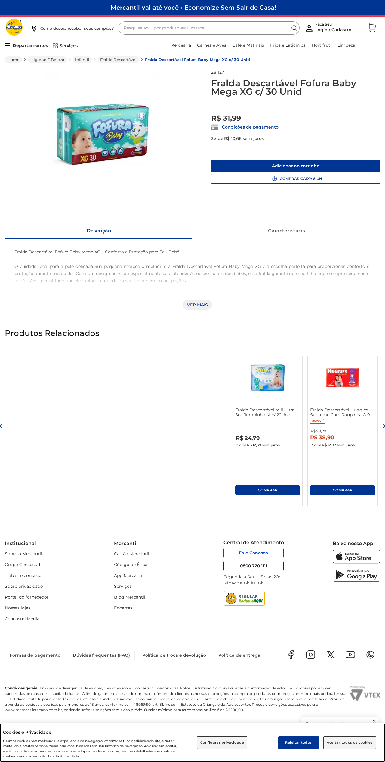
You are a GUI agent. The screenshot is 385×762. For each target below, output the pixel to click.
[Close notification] (374, 721)
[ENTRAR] (333, 29)
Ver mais (197, 305)
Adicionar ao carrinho (295, 166)
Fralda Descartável (118, 59)
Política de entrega (239, 655)
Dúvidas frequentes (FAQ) (101, 655)
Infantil (82, 59)
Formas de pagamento (35, 655)
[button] (72, 28)
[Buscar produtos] (294, 28)
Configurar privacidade (222, 742)
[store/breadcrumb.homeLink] (13, 59)
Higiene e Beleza (47, 59)
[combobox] (209, 28)
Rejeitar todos (298, 742)
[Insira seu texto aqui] (356, 562)
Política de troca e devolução (174, 655)
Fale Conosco (253, 553)
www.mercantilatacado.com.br (33, 710)
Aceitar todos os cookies (350, 742)
